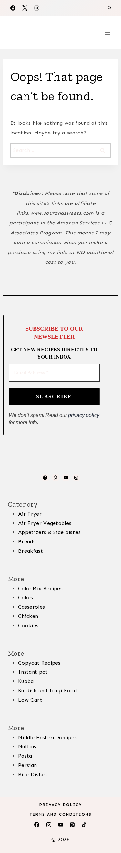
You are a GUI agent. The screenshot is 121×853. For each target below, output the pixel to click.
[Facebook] (13, 8)
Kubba (26, 681)
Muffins (27, 746)
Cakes (25, 597)
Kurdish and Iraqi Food (47, 691)
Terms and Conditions (61, 814)
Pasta (25, 756)
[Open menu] (107, 32)
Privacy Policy (60, 804)
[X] (25, 8)
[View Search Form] (109, 8)
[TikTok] (84, 824)
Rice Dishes (32, 774)
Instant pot (33, 672)
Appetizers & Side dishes (49, 532)
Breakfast (30, 551)
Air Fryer (30, 514)
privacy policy (83, 415)
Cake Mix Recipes (40, 588)
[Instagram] (37, 8)
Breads (26, 542)
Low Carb (30, 700)
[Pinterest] (72, 824)
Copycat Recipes (39, 663)
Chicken (28, 616)
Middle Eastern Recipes (47, 737)
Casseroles (31, 607)
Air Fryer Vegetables (44, 523)
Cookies (28, 625)
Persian (27, 765)
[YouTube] (60, 824)
